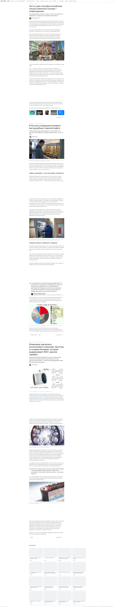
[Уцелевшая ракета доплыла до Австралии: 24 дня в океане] (79, 569)
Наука (36, 3)
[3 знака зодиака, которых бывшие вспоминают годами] (36, 583)
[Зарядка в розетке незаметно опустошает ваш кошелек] (79, 583)
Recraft (47, 447)
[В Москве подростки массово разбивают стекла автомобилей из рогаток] (50, 569)
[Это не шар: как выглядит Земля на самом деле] (36, 569)
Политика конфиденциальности (109, 606)
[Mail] (1, 1)
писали (34, 532)
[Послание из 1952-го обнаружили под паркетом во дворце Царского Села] (64, 554)
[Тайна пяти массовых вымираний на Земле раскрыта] (79, 598)
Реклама (8, 606)
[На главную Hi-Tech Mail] (4, 1)
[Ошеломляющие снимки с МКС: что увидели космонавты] (50, 598)
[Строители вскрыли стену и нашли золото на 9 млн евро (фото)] (64, 583)
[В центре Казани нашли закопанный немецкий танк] (50, 583)
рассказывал (39, 297)
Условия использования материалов (91, 606)
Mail (1, 606)
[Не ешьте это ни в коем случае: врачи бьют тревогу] (36, 554)
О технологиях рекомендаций (100, 606)
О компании (4, 606)
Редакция (84, 606)
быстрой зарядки (37, 401)
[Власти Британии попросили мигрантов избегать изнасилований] (64, 598)
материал (35, 328)
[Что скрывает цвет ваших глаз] (50, 554)
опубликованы (40, 169)
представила (41, 398)
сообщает (57, 25)
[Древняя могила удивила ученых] (64, 569)
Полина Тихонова (35, 364)
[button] (46, 51)
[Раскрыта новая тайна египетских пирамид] (79, 554)
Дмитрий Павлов (34, 136)
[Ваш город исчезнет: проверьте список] (36, 598)
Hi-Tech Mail (39, 123)
